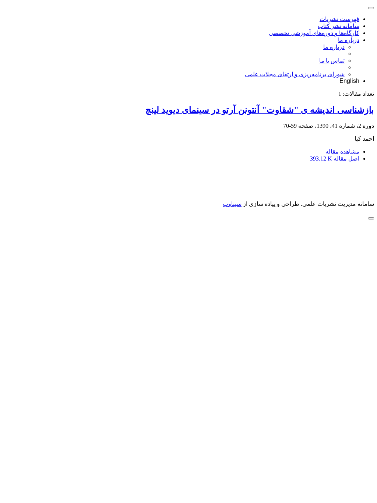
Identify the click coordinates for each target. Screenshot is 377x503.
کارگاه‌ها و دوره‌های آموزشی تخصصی (314, 33)
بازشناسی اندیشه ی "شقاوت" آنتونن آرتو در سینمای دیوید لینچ (259, 110)
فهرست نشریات (339, 19)
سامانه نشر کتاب (338, 26)
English (349, 81)
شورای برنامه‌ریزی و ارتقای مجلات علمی (295, 74)
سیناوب (232, 204)
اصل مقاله (334, 158)
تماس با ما (332, 60)
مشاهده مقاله (342, 151)
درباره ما (348, 40)
